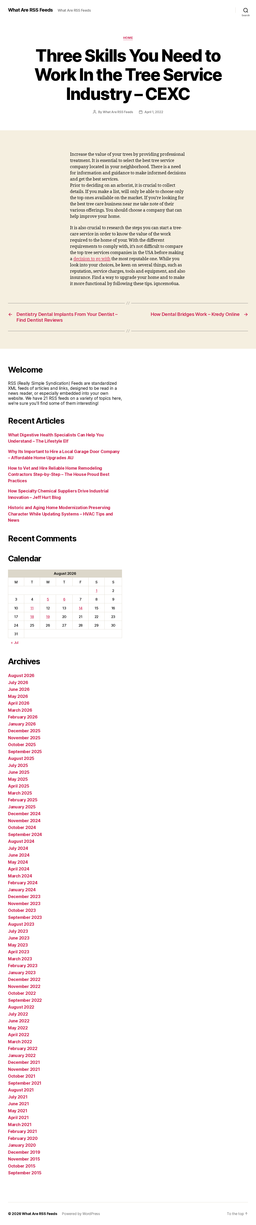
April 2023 (18, 951)
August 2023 (21, 924)
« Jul (14, 642)
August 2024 (21, 841)
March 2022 (20, 1041)
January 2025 (22, 806)
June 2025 (18, 772)
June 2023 (18, 938)
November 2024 (24, 820)
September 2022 (25, 1000)
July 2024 (18, 848)
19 (48, 617)
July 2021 (18, 1096)
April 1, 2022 (153, 112)
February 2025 (22, 799)
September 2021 (24, 1083)
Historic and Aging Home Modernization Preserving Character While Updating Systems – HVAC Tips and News (60, 514)
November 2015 (24, 1159)
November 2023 (24, 903)
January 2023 (22, 972)
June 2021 (18, 1103)
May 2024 (18, 862)
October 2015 (21, 1166)
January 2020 (22, 1145)
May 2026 (18, 696)
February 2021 (22, 1131)
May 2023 (18, 945)
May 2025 (18, 779)
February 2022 (22, 1048)
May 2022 (18, 1027)
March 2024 (20, 875)
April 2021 (18, 1117)
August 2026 (21, 675)
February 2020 (23, 1138)
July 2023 (18, 931)
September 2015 (24, 1172)
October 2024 (22, 827)
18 (32, 617)
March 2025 (20, 793)
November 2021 (24, 1069)
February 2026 (23, 717)
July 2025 (18, 765)
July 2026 (18, 682)
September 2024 (25, 834)
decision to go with (91, 259)
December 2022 (24, 979)
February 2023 (22, 965)
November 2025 (24, 737)
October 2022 (22, 993)
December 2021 (24, 1062)
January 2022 (22, 1055)
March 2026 (20, 710)
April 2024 (18, 868)
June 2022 (18, 1020)
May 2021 (17, 1110)
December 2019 (24, 1152)
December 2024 (24, 813)
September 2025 (25, 751)
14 (80, 608)
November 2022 (24, 986)
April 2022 (18, 1034)
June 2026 (19, 689)
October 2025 (22, 744)
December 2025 (24, 730)
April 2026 (18, 703)
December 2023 (24, 896)
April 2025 (18, 786)
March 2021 (19, 1124)
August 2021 (21, 1089)
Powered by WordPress (81, 1214)
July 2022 (18, 1014)
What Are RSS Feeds (30, 10)
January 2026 (22, 724)
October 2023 (22, 910)
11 (31, 608)
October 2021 (21, 1076)
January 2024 (22, 889)
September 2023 (25, 917)
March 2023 (20, 958)
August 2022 (21, 1007)
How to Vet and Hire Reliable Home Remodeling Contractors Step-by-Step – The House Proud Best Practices (58, 474)
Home (128, 38)
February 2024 (23, 882)
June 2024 (19, 855)
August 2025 (21, 758)
